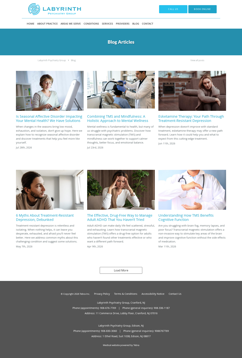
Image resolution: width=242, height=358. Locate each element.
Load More (121, 270)
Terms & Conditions (125, 293)
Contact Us (175, 293)
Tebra (136, 345)
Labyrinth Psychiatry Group (52, 60)
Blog (73, 60)
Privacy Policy (102, 293)
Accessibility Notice (153, 293)
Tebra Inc (84, 293)
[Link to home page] (49, 9)
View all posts (197, 60)
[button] (202, 9)
